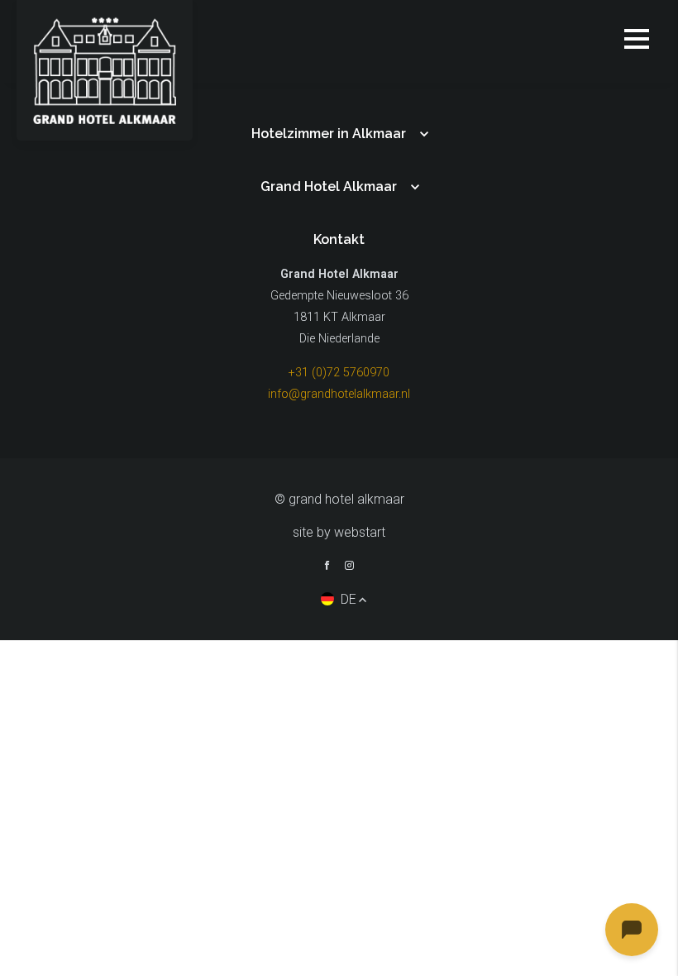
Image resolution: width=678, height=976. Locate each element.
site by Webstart (339, 532)
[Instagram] (349, 567)
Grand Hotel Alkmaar (328, 186)
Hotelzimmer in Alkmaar (328, 133)
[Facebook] (327, 567)
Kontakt (339, 239)
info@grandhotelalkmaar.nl (339, 394)
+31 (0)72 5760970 (339, 373)
